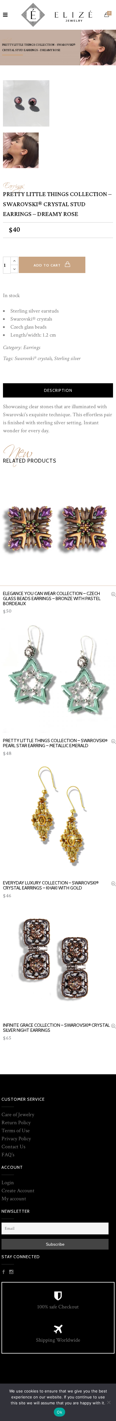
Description (58, 390)
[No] (109, 1402)
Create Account (18, 1190)
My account (13, 1198)
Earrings (14, 184)
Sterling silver (67, 358)
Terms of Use (15, 1130)
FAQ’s (7, 1154)
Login (7, 1182)
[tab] (58, 390)
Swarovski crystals (33, 358)
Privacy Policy (16, 1138)
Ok (59, 1412)
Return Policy (16, 1122)
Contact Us (13, 1146)
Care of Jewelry (17, 1114)
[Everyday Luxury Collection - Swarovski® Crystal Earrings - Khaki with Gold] (113, 885)
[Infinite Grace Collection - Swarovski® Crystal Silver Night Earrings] (113, 1027)
